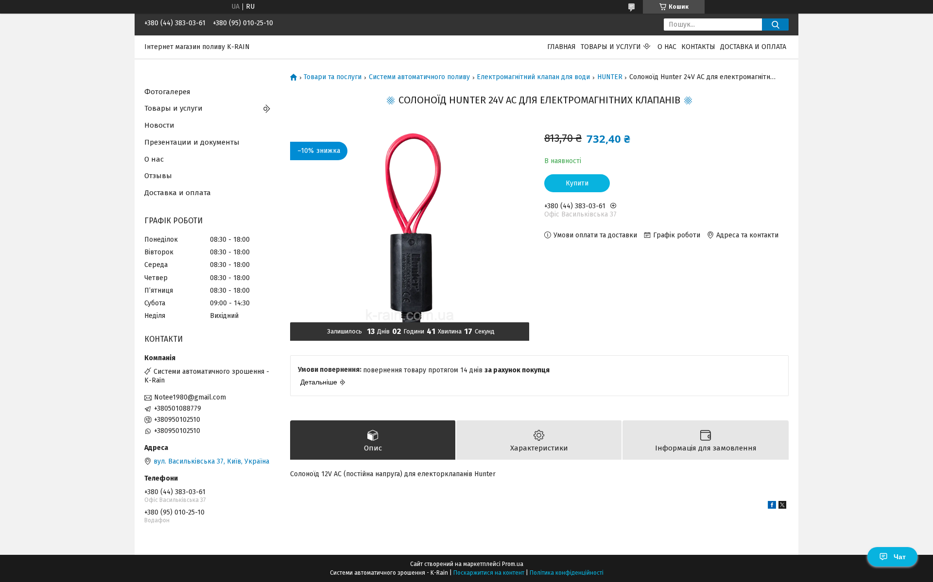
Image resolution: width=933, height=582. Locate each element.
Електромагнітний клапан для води (533, 77)
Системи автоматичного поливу (419, 77)
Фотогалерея (167, 91)
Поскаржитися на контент (488, 572)
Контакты (698, 47)
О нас (666, 47)
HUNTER (609, 77)
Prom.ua (512, 564)
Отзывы (158, 175)
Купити (577, 183)
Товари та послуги (333, 77)
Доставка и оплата (753, 47)
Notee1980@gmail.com (190, 397)
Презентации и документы (192, 142)
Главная (561, 47)
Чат (900, 557)
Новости (159, 125)
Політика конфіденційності (567, 572)
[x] (782, 506)
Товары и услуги (611, 47)
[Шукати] (775, 24)
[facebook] (772, 506)
